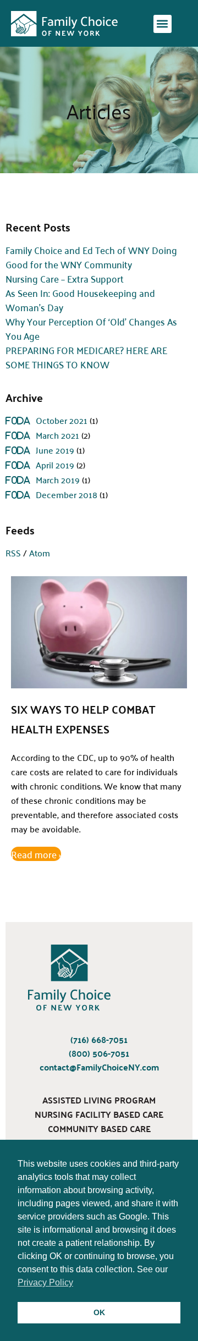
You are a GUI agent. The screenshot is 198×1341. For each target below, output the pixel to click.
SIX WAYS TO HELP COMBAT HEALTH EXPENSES (83, 719)
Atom (39, 552)
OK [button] (99, 1312)
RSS (13, 552)
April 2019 (55, 464)
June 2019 (55, 449)
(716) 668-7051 (99, 1040)
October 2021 (61, 420)
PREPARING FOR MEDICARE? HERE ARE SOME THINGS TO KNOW (86, 357)
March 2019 (58, 479)
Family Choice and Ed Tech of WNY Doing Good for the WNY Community (91, 257)
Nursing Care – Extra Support (65, 278)
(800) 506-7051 (99, 1054)
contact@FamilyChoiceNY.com (99, 1067)
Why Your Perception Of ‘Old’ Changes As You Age (91, 328)
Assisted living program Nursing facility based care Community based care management (99, 1121)
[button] (162, 24)
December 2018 (66, 494)
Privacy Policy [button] (45, 1282)
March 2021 (57, 435)
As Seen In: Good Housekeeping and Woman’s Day (80, 300)
